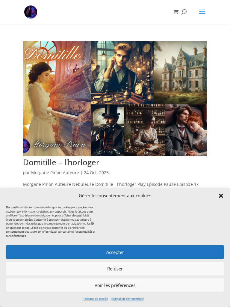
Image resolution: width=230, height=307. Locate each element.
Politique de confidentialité (127, 299)
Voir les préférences (115, 285)
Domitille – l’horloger (61, 162)
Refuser (115, 269)
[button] (221, 196)
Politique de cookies (96, 299)
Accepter (115, 252)
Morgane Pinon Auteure (55, 172)
